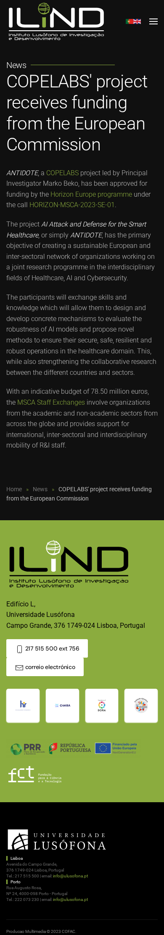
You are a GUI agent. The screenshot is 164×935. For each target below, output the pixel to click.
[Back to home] (56, 21)
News (16, 65)
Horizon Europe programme (91, 194)
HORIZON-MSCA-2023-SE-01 (72, 205)
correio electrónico (49, 667)
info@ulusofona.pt (70, 876)
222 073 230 (27, 899)
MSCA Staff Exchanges (51, 402)
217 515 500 (27, 876)
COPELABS (62, 173)
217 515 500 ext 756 (51, 648)
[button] (153, 21)
